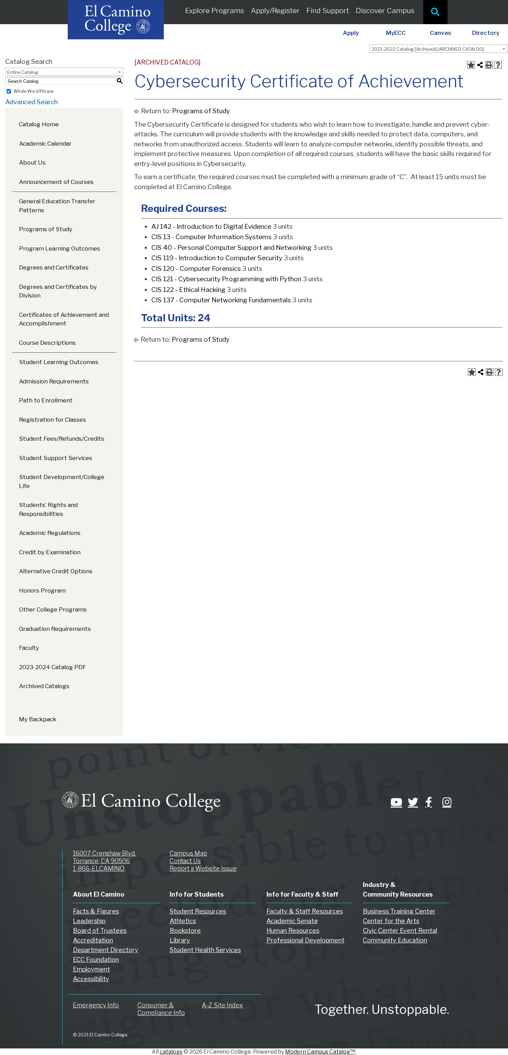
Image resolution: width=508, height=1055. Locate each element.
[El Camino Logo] (141, 795)
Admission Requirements (54, 381)
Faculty (29, 647)
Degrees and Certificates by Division (58, 291)
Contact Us (185, 860)
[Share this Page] (480, 65)
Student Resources (198, 911)
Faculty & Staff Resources (304, 911)
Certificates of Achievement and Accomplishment (64, 319)
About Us (32, 162)
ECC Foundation (96, 959)
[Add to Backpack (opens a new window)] (471, 65)
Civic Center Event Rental (400, 930)
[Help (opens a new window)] (498, 65)
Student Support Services (55, 458)
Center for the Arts (391, 921)
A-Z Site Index (222, 1005)
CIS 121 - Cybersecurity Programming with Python (226, 279)
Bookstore (185, 930)
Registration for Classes (52, 419)
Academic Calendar (45, 143)
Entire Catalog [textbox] (22, 72)
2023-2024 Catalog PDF (52, 667)
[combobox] (438, 49)
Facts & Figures (96, 911)
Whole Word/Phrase (33, 91)
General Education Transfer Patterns (57, 206)
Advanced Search (31, 102)
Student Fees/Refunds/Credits (61, 438)
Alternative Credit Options (56, 571)
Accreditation (93, 940)
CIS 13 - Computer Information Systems (211, 237)
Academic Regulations (50, 532)
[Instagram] (445, 802)
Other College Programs (53, 609)
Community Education (395, 940)
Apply (351, 32)
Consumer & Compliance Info (161, 1009)
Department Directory (105, 950)
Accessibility (91, 979)
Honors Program (42, 590)
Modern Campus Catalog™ (320, 1051)
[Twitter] (411, 802)
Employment (91, 969)
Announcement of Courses (56, 181)
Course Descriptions (47, 342)
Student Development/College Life (61, 481)
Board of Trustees (99, 930)
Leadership (89, 921)
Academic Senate (292, 921)
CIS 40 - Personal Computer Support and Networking (231, 248)
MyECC (396, 32)
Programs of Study (45, 229)
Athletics (183, 921)
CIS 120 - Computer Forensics (196, 269)
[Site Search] (435, 12)
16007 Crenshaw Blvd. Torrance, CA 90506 (104, 857)
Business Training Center (399, 911)
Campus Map (188, 853)
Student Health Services (205, 950)
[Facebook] (428, 802)
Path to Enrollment (46, 400)
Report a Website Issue (203, 868)
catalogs (171, 1051)
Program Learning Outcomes (59, 248)
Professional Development (305, 940)
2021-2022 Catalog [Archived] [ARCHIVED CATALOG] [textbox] (427, 49)
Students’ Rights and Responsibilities (48, 509)
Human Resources (292, 930)
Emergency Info (96, 1005)
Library (180, 940)
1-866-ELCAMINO (98, 868)
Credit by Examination (50, 552)
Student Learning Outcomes (58, 362)
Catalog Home (39, 124)
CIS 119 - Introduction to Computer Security (216, 258)
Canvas (440, 32)
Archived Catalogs (44, 686)
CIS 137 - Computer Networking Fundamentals (221, 300)
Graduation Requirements (55, 628)
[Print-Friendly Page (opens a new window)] (489, 65)
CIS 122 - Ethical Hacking (188, 290)
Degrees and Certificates (53, 267)
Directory (485, 32)
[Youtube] (394, 802)
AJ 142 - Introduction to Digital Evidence (211, 227)
